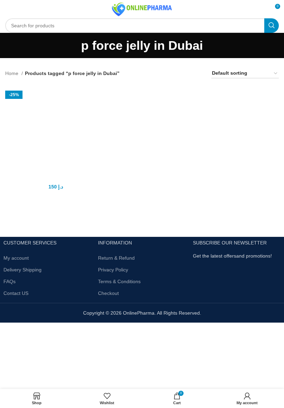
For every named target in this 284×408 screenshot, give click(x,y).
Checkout (108, 293)
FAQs (9, 281)
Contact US (15, 293)
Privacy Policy (113, 269)
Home (12, 73)
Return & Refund (116, 258)
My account (16, 258)
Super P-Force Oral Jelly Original (48, 178)
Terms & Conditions (119, 281)
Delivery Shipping (22, 269)
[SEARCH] (271, 25)
